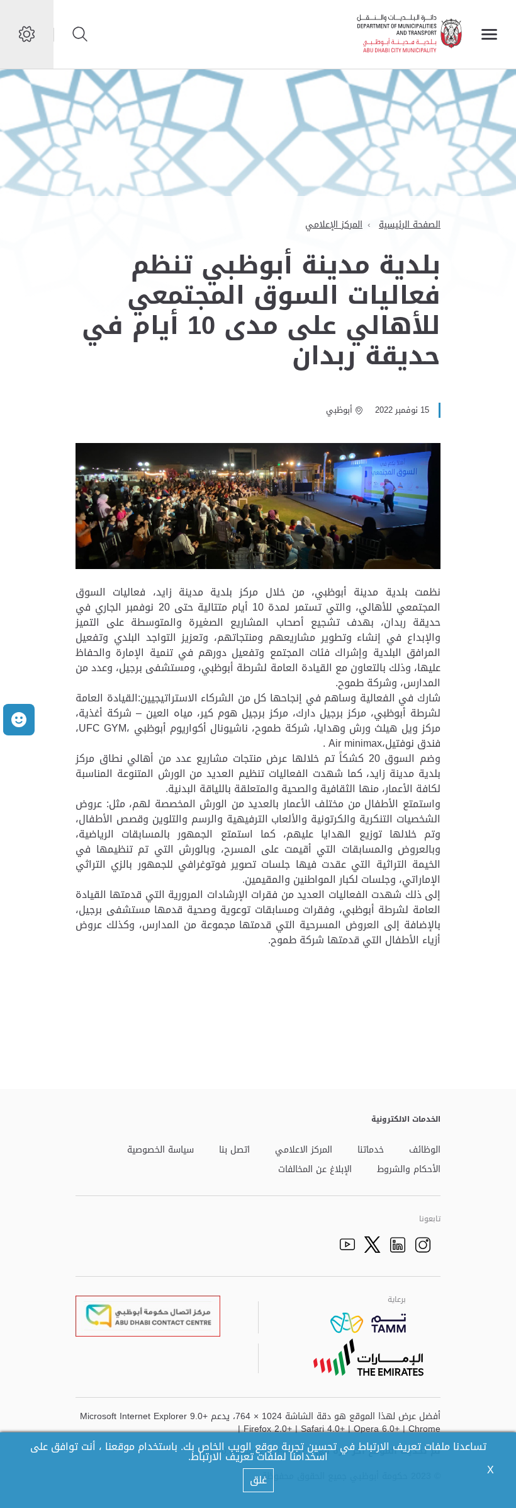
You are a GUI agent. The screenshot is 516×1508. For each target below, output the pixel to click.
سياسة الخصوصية (160, 1150)
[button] (19, 719)
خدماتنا (370, 1150)
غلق (258, 1480)
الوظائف (424, 1150)
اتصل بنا (234, 1150)
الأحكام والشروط (408, 1170)
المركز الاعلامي (303, 1150)
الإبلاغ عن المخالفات (315, 1170)
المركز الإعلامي (333, 224)
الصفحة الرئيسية (409, 224)
